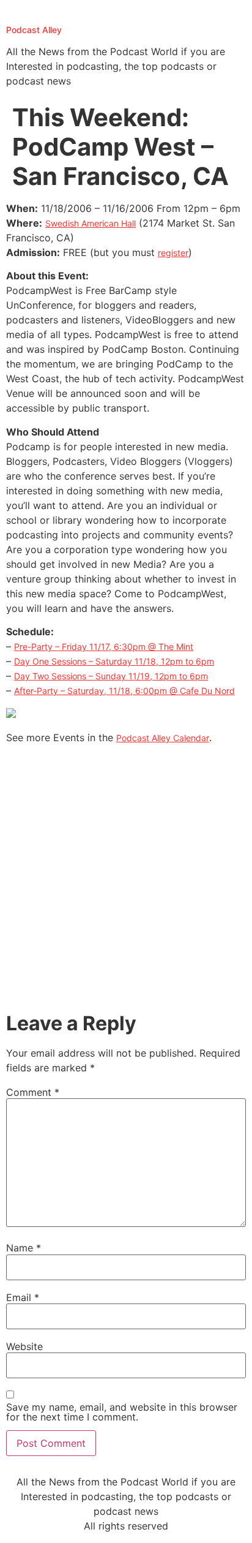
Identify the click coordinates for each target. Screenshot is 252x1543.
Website (24, 1346)
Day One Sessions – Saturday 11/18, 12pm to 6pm (114, 661)
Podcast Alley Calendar (162, 738)
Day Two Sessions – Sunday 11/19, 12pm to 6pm (111, 676)
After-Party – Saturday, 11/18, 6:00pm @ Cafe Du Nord (124, 690)
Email (22, 1297)
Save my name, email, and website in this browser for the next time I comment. (121, 1412)
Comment (32, 1092)
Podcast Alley (34, 30)
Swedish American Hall (90, 223)
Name (23, 1248)
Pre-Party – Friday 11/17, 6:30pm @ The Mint (103, 646)
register (173, 252)
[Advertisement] (126, 879)
